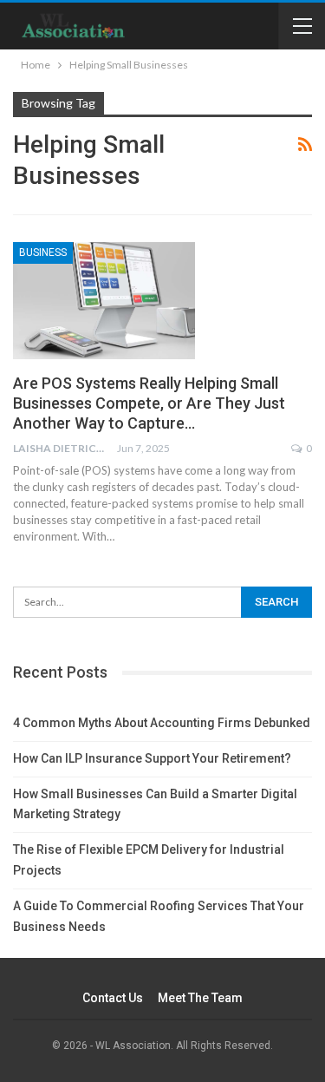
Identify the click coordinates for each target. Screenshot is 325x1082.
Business (43, 252)
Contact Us (112, 998)
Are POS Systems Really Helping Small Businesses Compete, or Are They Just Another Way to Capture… (149, 403)
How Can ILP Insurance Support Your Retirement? (152, 758)
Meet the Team (200, 998)
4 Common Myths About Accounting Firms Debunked (161, 723)
